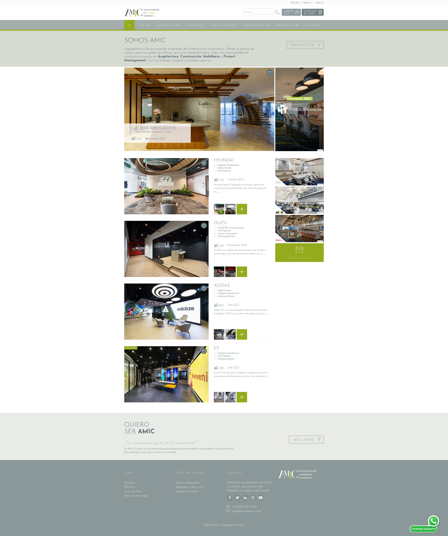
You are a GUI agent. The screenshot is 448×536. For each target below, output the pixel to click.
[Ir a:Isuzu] (242, 272)
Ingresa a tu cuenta (187, 491)
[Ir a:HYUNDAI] (242, 209)
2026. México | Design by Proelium (224, 525)
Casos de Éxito (223, 25)
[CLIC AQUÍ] (299, 109)
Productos (286, 25)
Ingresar (320, 2)
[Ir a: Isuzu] (166, 249)
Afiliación (294, 2)
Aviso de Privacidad (136, 495)
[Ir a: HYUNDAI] (166, 186)
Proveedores (254, 25)
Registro (307, 2)
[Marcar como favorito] (270, 72)
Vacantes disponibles (188, 482)
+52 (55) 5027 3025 (244, 507)
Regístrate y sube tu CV (190, 487)
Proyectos (195, 25)
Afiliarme (304, 440)
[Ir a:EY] (242, 397)
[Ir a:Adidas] (242, 334)
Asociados (166, 25)
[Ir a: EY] (166, 374)
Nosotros (129, 482)
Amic (142, 25)
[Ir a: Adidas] (166, 311)
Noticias (313, 25)
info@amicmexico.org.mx (246, 511)
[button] (299, 252)
